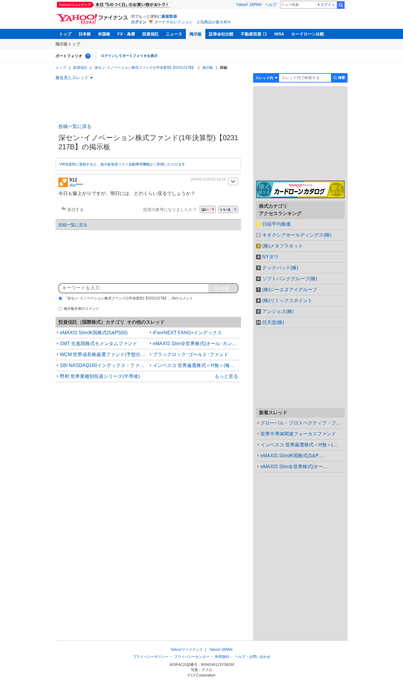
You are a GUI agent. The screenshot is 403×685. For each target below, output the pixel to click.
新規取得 (169, 16)
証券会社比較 (221, 34)
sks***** (76, 185)
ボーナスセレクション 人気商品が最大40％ (192, 22)
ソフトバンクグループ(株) (289, 278)
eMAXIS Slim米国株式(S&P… (292, 455)
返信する (75, 209)
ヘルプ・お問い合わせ (252, 657)
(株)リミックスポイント (287, 300)
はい (208, 209)
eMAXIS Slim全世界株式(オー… (294, 466)
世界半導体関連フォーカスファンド (298, 433)
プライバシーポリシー (150, 657)
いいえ (228, 209)
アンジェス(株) (278, 311)
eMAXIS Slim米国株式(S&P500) (93, 332)
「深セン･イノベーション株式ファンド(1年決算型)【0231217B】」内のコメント (128, 298)
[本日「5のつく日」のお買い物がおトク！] (126, 4)
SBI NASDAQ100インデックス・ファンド (104, 365)
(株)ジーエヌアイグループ (289, 289)
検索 (341, 5)
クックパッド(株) (280, 267)
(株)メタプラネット (282, 245)
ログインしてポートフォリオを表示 (129, 56)
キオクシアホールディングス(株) (296, 234)
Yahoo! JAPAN (248, 4)
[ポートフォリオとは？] (88, 56)
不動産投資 (251, 34)
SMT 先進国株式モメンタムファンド (98, 343)
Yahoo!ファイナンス (187, 650)
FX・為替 (126, 34)
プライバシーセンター (191, 657)
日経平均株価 (276, 224)
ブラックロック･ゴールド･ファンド (190, 354)
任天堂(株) (273, 322)
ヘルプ (270, 4)
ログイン (138, 22)
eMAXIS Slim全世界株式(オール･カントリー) (197, 343)
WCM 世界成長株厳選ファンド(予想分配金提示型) (104, 354)
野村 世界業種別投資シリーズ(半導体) (100, 376)
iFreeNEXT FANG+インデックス (187, 332)
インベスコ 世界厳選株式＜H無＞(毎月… (303, 444)
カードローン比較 (307, 34)
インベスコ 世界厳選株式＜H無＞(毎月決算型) (197, 365)
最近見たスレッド (72, 77)
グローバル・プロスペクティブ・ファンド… (303, 422)
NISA (279, 34)
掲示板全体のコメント (81, 309)
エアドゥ (328, 5)
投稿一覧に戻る (74, 126)
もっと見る (226, 376)
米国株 (104, 34)
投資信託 (150, 34)
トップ (65, 34)
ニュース (174, 34)
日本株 (84, 34)
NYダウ (270, 256)
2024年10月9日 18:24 (208, 179)
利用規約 (222, 657)
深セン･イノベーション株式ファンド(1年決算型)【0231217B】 (144, 67)
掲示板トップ (67, 44)
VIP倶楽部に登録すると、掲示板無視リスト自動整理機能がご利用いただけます (122, 164)
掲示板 (195, 34)
